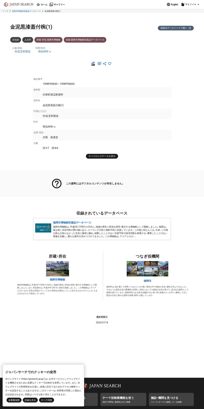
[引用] (100, 63)
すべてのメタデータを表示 (102, 156)
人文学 (27, 39)
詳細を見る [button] (30, 400)
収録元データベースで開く (173, 28)
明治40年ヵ (44, 51)
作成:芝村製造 (22, 51)
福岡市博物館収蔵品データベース (26, 11)
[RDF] (93, 63)
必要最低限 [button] (14, 400)
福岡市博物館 (57, 279)
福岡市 (147, 280)
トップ (5, 11)
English (174, 4)
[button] (190, 4)
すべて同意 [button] (46, 400)
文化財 (15, 39)
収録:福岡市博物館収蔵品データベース (85, 39)
